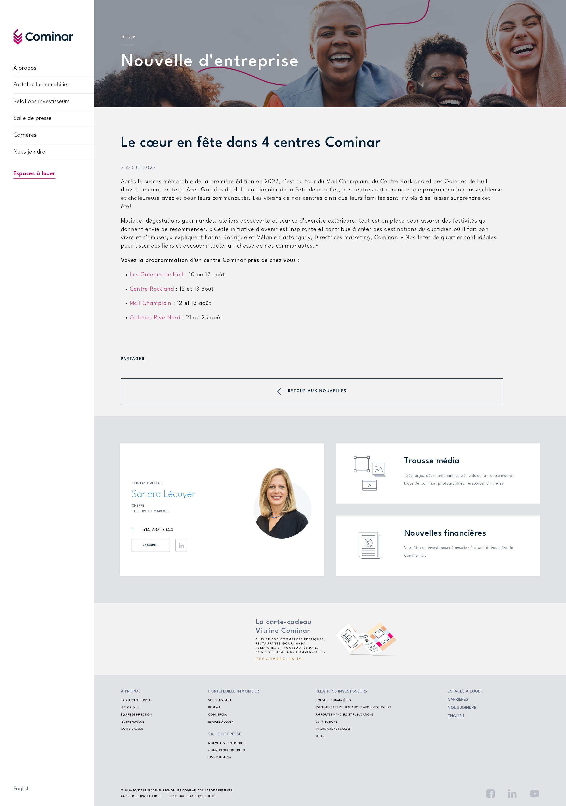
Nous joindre (29, 152)
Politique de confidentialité (192, 796)
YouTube (534, 793)
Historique (129, 707)
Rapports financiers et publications (344, 715)
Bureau (214, 707)
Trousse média (219, 757)
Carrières (24, 135)
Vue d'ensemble (220, 700)
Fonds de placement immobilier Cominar (164, 790)
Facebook (490, 793)
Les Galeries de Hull (157, 275)
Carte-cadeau (132, 729)
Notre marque (132, 722)
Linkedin (181, 545)
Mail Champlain (151, 303)
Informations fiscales (333, 729)
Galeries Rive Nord (155, 318)
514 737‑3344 (157, 529)
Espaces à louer (34, 174)
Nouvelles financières (333, 700)
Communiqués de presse (227, 750)
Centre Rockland (152, 289)
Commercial (217, 715)
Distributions (326, 722)
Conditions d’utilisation (141, 796)
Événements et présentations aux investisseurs (353, 707)
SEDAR (320, 736)
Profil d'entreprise (136, 700)
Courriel (150, 545)
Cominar (43, 36)
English (21, 788)
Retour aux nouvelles (317, 391)
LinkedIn (512, 793)
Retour (128, 37)
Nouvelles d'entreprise (226, 743)
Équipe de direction (136, 715)
